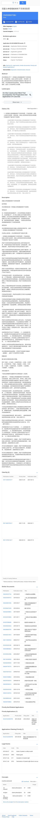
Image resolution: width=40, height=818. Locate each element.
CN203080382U (7, 649)
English (15, 26)
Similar (30, 21)
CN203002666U (7, 626)
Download (26, 781)
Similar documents (25, 65)
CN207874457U (7, 680)
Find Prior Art (20, 21)
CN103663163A (7, 608)
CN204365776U (7, 594)
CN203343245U (7, 689)
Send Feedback (12, 815)
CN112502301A (7, 480)
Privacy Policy (5, 817)
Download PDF (9, 21)
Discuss (28, 69)
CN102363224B (7, 645)
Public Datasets (23, 815)
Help (13, 817)
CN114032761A (7, 523)
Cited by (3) (9, 65)
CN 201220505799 (8, 719)
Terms (31, 815)
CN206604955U (7, 663)
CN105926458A (7, 654)
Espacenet (14, 69)
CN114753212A (7, 540)
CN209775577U (7, 666)
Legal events (16, 65)
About (3, 815)
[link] (5, 788)
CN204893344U (7, 698)
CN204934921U (7, 684)
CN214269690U (7, 659)
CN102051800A (7, 617)
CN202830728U (7, 603)
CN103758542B (7, 622)
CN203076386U (7, 702)
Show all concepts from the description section (16, 802)
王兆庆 (10, 29)
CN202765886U (7, 677)
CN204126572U (7, 693)
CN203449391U (7, 597)
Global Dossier (21, 69)
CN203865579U (7, 629)
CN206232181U (7, 634)
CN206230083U (7, 611)
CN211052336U (7, 640)
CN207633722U (7, 671)
